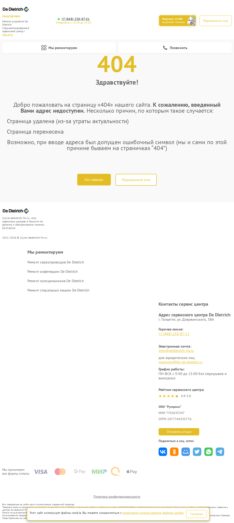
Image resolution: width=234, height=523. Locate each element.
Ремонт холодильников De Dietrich (55, 280)
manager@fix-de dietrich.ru (180, 362)
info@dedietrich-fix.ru (176, 350)
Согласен (196, 514)
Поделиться (163, 452)
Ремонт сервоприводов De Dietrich (55, 262)
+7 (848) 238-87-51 (75, 19)
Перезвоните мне (136, 179)
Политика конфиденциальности (116, 496)
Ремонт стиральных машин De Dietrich (58, 290)
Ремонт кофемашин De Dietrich (52, 271)
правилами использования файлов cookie (153, 513)
